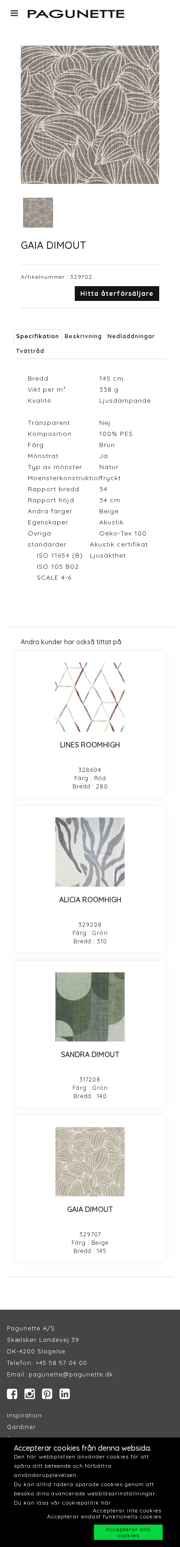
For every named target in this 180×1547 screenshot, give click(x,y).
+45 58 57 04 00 (60, 1362)
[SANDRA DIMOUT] (90, 1007)
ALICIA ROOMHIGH (90, 899)
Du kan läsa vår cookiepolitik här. (63, 1502)
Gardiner (21, 1426)
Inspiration (24, 1415)
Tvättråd (30, 350)
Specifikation (37, 336)
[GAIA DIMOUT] (90, 1162)
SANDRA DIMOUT (90, 1054)
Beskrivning (83, 336)
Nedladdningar (131, 336)
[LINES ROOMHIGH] (90, 697)
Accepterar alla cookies (128, 1532)
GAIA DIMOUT (90, 1209)
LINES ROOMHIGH (90, 744)
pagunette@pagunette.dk (71, 1374)
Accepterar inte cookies (127, 1510)
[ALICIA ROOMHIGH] (90, 852)
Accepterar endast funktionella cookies (104, 1516)
